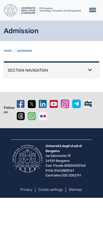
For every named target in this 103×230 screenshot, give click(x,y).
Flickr (43, 116)
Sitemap (75, 190)
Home (8, 51)
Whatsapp (32, 116)
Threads (21, 116)
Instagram (65, 104)
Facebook (21, 104)
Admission (24, 51)
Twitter (32, 104)
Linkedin (43, 104)
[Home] (43, 10)
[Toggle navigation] (92, 10)
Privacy (26, 190)
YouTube (54, 104)
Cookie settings (50, 190)
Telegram (76, 104)
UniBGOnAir (88, 104)
